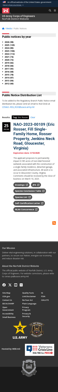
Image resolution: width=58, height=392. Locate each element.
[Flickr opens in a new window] (21, 284)
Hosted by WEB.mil (11, 349)
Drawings (20, 184)
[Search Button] (49, 10)
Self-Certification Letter (28, 203)
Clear (32, 117)
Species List (21, 197)
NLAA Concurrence (25, 209)
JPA (35, 184)
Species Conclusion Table (28, 191)
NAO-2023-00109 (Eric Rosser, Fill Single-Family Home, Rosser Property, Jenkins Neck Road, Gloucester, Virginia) (34, 136)
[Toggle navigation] (54, 10)
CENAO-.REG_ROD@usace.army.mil (18, 107)
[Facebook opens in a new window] (4, 284)
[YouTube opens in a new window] (15, 284)
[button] (13, 5)
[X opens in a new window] (10, 284)
